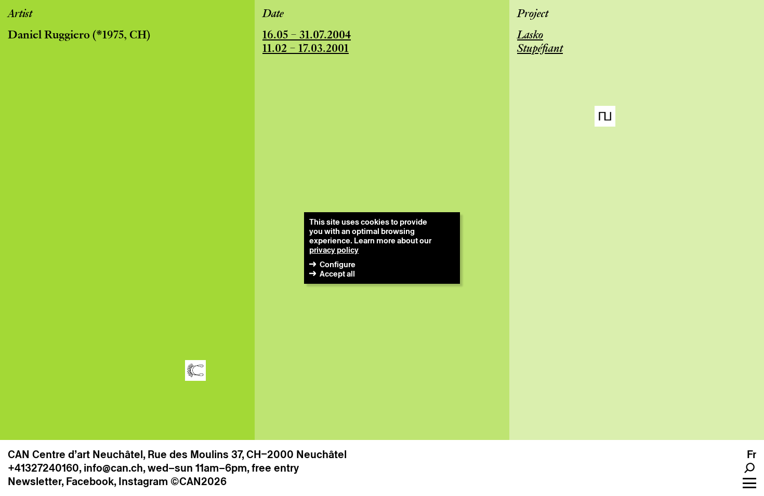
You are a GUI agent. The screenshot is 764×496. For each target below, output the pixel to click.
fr (751, 454)
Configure (337, 264)
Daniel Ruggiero (49, 36)
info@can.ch (113, 468)
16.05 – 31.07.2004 (306, 36)
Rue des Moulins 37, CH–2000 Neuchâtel (247, 454)
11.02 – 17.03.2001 (305, 49)
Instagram (143, 481)
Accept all (337, 273)
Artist (20, 14)
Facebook (90, 481)
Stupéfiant (540, 49)
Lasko (530, 36)
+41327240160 (43, 468)
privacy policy (334, 249)
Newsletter (34, 481)
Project (532, 14)
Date (273, 14)
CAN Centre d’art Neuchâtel (75, 454)
